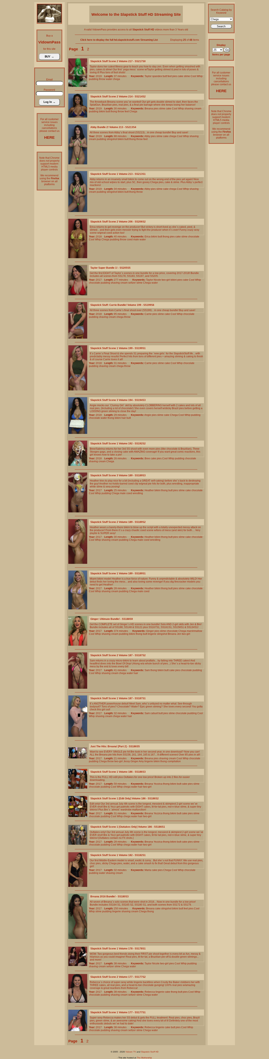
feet (169, 76)
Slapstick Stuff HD (149, 1052)
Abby (147, 136)
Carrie (148, 314)
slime (187, 76)
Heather (149, 490)
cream (197, 108)
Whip (200, 76)
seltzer (132, 282)
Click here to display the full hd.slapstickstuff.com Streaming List (119, 39)
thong (114, 111)
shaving (189, 108)
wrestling (138, 493)
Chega (133, 111)
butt (165, 76)
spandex (157, 76)
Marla (148, 870)
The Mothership (144, 1057)
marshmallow (194, 631)
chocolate (193, 236)
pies (174, 76)
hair (123, 417)
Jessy (126, 761)
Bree (147, 458)
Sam (147, 670)
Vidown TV (130, 1052)
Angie (147, 415)
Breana (149, 108)
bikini (102, 111)
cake (180, 76)
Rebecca (150, 991)
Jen (179, 633)
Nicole (157, 279)
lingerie (152, 633)
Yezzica (158, 783)
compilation (174, 761)
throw (102, 79)
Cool (193, 76)
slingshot (112, 139)
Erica (147, 236)
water (109, 79)
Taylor (148, 76)
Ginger (150, 631)
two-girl (166, 279)
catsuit (154, 713)
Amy (141, 761)
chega (116, 79)
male (136, 239)
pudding (93, 79)
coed (130, 239)
